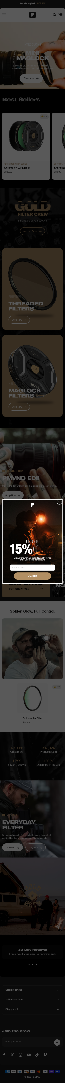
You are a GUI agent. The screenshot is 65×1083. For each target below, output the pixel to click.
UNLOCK (32, 576)
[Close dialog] (59, 502)
